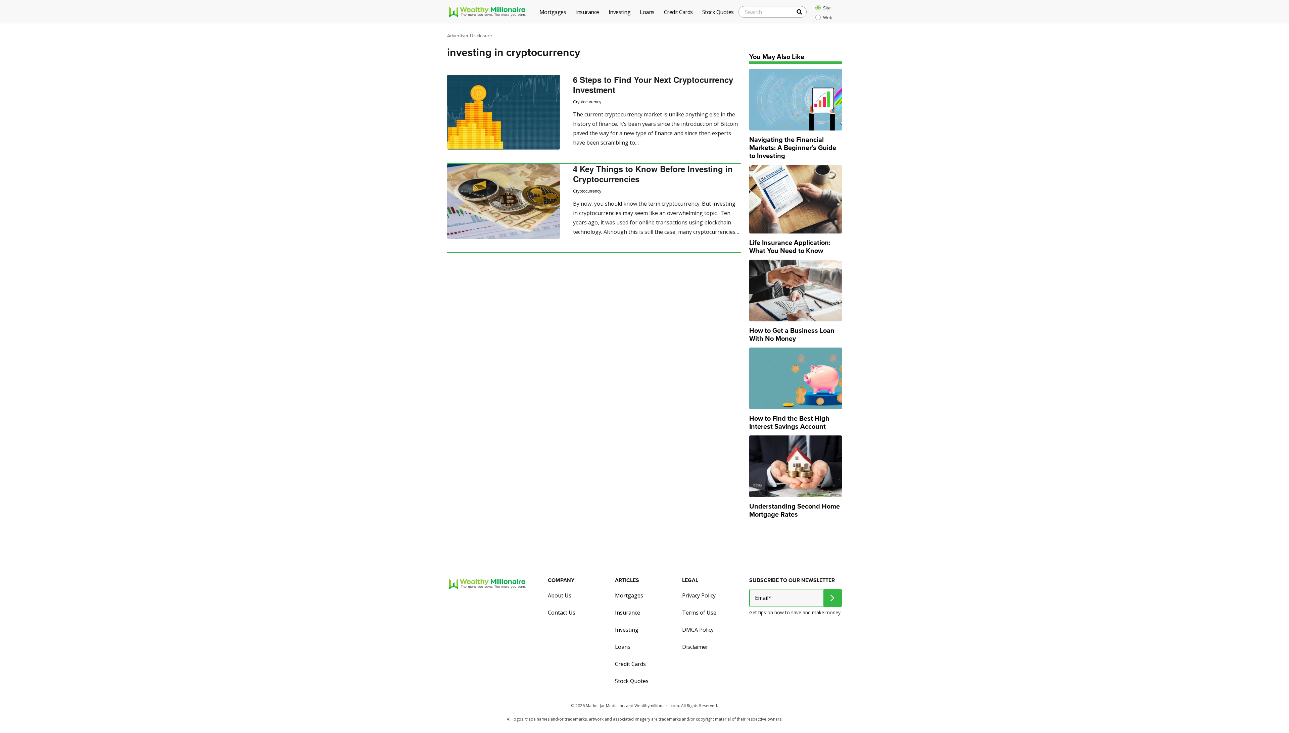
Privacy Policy (699, 595)
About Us (559, 595)
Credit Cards (630, 664)
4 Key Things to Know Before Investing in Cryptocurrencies (653, 173)
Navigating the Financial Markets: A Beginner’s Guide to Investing (792, 148)
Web (827, 17)
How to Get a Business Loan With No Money (791, 334)
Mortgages (629, 595)
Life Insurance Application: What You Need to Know (789, 247)
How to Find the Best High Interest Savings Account (789, 422)
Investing (626, 629)
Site (827, 8)
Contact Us (561, 612)
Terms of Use (699, 612)
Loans (622, 646)
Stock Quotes (632, 681)
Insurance (627, 612)
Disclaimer (695, 646)
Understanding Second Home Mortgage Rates (794, 510)
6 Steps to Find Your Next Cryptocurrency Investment (653, 84)
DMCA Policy (698, 629)
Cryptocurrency (587, 102)
